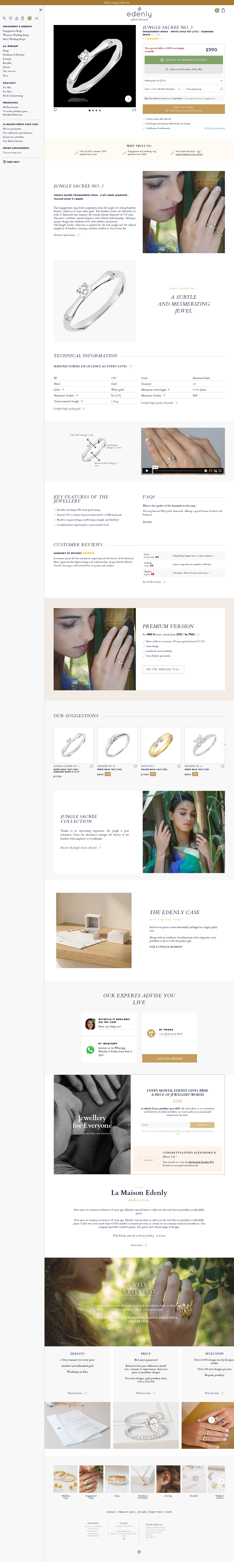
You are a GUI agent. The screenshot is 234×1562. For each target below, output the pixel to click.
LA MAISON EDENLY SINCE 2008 (20, 124)
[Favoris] (12, 18)
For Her (7, 87)
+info (177, 1133)
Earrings (7, 58)
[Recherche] (6, 18)
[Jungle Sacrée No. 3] (95, 66)
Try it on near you (12, 152)
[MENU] (40, 10)
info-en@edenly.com (123, 1531)
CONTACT (111, 1512)
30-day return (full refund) (158, 119)
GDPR (168, 1512)
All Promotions (10, 107)
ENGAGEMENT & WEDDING (17, 26)
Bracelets (7, 63)
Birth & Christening (13, 95)
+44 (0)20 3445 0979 (170, 1034)
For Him (7, 91)
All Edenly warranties (215, 128)
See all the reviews (152, 582)
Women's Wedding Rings (16, 35)
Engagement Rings (12, 31)
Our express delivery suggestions (200, 98)
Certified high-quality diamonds (157, 403)
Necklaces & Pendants (13, 54)
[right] (128, 98)
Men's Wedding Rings (14, 39)
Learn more (136, 1245)
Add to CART (186, 109)
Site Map (141, 1512)
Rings (6, 50)
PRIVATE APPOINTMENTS (16, 148)
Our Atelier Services (13, 141)
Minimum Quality (64, 395)
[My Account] (18, 18)
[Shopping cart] (24, 18)
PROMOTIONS (10, 103)
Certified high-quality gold (67, 409)
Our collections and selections (18, 132)
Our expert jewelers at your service (189, 153)
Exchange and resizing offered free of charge (168, 123)
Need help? (13, 162)
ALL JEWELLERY (11, 46)
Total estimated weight (67, 401)
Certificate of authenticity (158, 128)
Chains (6, 67)
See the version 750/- (163, 669)
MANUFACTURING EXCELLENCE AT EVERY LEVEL (90, 366)
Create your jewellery (13, 137)
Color (57, 389)
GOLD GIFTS (9, 83)
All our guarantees (12, 128)
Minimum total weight (155, 389)
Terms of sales (126, 1512)
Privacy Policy (156, 1512)
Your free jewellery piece (15, 112)
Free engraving (194, 89)
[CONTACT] (31, 18)
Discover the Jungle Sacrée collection (78, 848)
